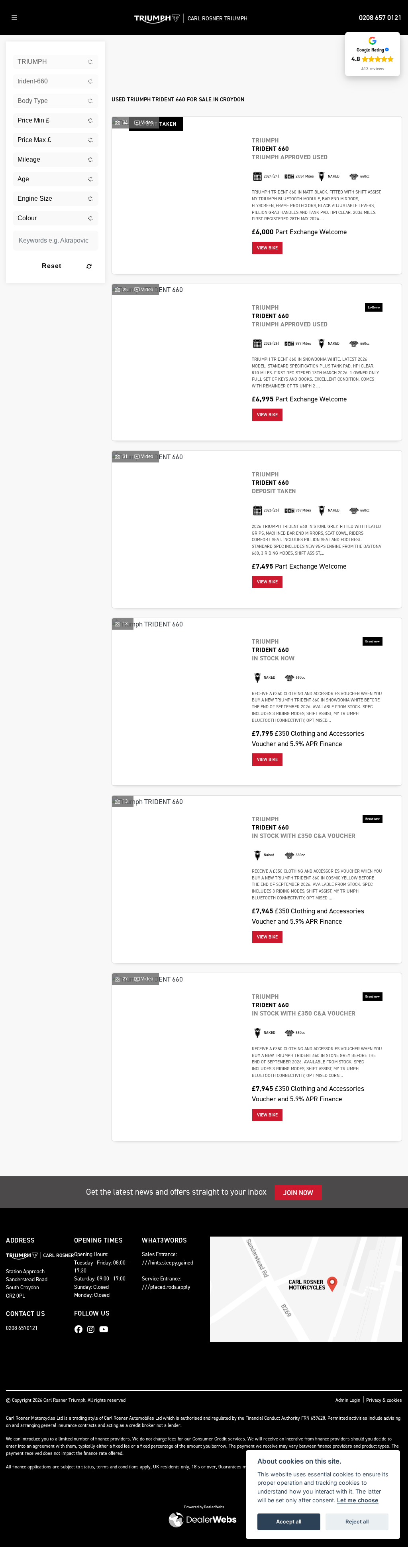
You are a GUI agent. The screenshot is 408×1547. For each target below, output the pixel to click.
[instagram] (93, 1329)
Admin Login (347, 1400)
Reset (51, 266)
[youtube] (106, 1329)
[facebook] (80, 1329)
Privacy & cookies (384, 1400)
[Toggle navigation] (14, 17)
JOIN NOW (298, 1192)
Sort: (125, 50)
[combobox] (55, 62)
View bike (267, 248)
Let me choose (358, 1500)
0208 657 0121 (380, 17)
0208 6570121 (22, 1328)
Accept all (288, 1521)
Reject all (357, 1521)
